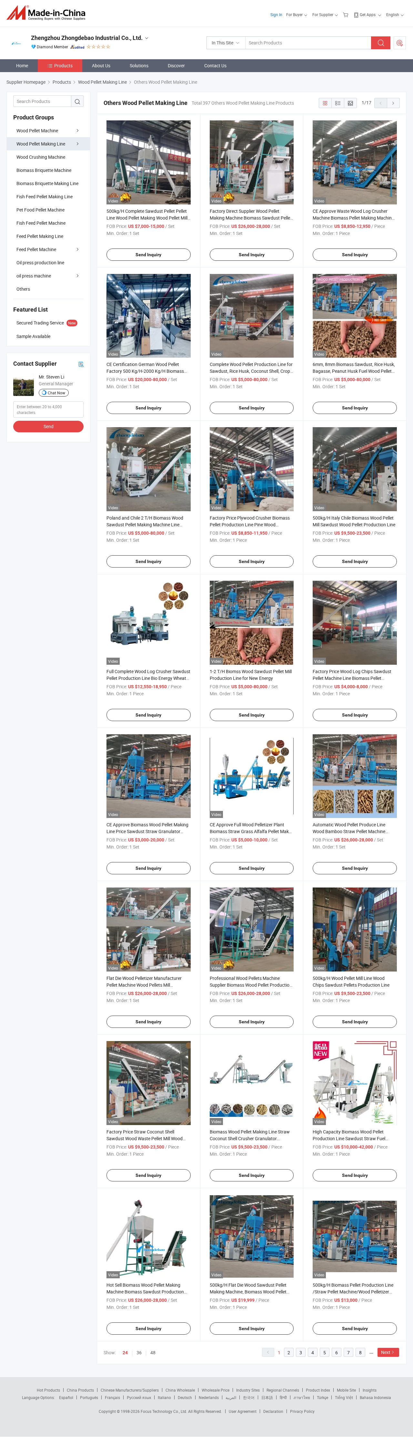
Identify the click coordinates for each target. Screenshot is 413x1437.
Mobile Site (346, 1390)
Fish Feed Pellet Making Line (44, 196)
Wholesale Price (215, 1390)
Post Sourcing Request (400, 42)
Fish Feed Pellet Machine (40, 223)
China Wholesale (180, 1390)
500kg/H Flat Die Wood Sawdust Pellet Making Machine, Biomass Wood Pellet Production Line (248, 1291)
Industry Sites (248, 1390)
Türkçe (322, 1397)
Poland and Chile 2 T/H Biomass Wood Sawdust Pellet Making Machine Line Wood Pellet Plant (144, 524)
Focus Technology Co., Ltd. (164, 1411)
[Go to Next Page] (393, 103)
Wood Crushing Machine (40, 157)
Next (385, 1352)
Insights (370, 1390)
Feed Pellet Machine (36, 249)
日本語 (267, 1397)
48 (153, 1352)
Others (23, 289)
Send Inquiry (148, 254)
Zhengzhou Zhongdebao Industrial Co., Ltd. (87, 37)
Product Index (318, 1390)
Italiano (164, 1397)
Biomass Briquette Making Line (47, 183)
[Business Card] (81, 364)
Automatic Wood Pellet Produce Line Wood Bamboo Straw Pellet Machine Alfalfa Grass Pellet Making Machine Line (353, 831)
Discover (176, 65)
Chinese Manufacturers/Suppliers (130, 1390)
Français (112, 1397)
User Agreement (243, 1411)
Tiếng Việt (344, 1397)
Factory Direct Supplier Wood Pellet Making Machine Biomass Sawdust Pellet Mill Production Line (251, 218)
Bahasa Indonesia (375, 1397)
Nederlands (209, 1397)
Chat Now (56, 392)
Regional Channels (283, 1390)
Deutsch (185, 1397)
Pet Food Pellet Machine (40, 210)
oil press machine (33, 276)
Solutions (139, 65)
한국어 (249, 1397)
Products (63, 65)
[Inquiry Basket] (346, 14)
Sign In (276, 14)
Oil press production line (40, 262)
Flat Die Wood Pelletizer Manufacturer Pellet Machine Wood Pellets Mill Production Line (144, 985)
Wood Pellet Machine (37, 130)
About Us (101, 65)
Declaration (273, 1411)
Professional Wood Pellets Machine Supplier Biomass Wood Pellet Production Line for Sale (251, 985)
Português (89, 1397)
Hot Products (48, 1390)
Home (22, 65)
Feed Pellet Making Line (39, 236)
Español (66, 1397)
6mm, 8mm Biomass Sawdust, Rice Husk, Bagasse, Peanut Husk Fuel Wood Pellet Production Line (354, 371)
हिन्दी (283, 1397)
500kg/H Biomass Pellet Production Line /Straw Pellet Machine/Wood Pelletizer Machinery (353, 1291)
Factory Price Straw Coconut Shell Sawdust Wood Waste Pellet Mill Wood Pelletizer (144, 1138)
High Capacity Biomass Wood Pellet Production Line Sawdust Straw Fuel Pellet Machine (349, 1138)
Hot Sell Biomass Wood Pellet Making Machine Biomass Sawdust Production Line (145, 1291)
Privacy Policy (302, 1411)
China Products (80, 1390)
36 (139, 1352)
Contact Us (215, 65)
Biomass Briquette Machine (43, 170)
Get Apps (368, 14)
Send (49, 426)
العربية (231, 1397)
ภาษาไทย (302, 1397)
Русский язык (139, 1397)
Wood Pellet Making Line (40, 144)
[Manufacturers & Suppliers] (47, 12)
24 (125, 1352)
